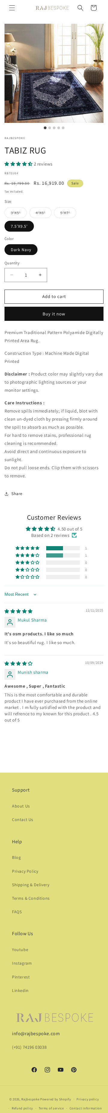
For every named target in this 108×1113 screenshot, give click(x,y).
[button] (12, 7)
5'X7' (68, 214)
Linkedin (20, 990)
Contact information (86, 1108)
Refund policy (22, 1108)
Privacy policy (87, 1099)
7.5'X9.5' (19, 226)
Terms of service (51, 1108)
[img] (18, 611)
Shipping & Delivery (30, 884)
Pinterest (21, 977)
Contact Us (22, 819)
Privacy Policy (25, 871)
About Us (21, 806)
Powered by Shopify (55, 1099)
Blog (16, 857)
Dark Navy (21, 249)
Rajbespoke (30, 1099)
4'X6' (44, 214)
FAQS (17, 911)
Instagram (22, 963)
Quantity (12, 263)
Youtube (20, 949)
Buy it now (54, 314)
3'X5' (19, 214)
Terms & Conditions (31, 898)
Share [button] (16, 493)
